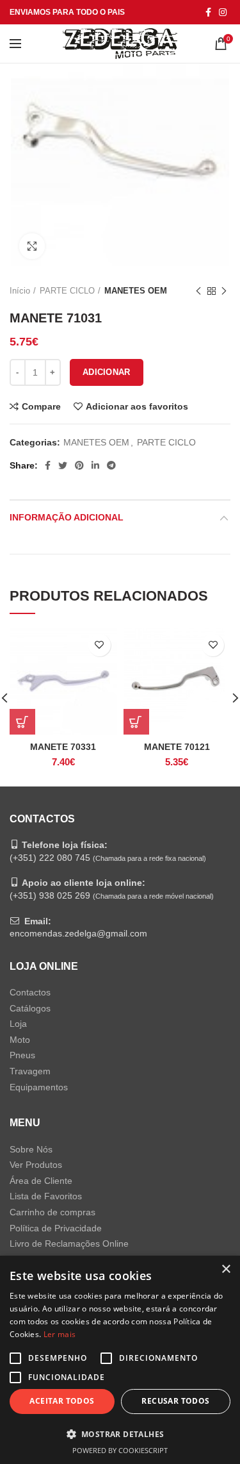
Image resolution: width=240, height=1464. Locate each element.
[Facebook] (208, 12)
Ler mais (60, 1334)
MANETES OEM (135, 290)
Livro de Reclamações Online (69, 1243)
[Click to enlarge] (32, 246)
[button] (120, 1433)
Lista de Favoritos (46, 1196)
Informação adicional (67, 517)
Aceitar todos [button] (61, 1400)
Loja (18, 1024)
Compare (41, 406)
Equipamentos (39, 1087)
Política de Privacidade (56, 1228)
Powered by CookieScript (120, 1450)
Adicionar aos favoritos (137, 406)
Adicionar (107, 372)
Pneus (22, 1055)
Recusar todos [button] (175, 1400)
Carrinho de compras (52, 1212)
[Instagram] (222, 12)
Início (20, 290)
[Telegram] (111, 465)
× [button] (225, 1269)
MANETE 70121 (177, 747)
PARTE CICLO (67, 290)
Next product (224, 291)
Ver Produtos (36, 1165)
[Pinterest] (79, 465)
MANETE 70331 (63, 747)
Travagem (30, 1071)
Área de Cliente (41, 1181)
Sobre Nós (31, 1149)
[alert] (120, 1360)
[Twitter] (62, 465)
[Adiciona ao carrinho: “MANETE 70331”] (22, 722)
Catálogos (30, 1008)
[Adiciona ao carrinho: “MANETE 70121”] (136, 722)
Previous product (198, 291)
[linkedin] (95, 465)
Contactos (30, 992)
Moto (20, 1040)
